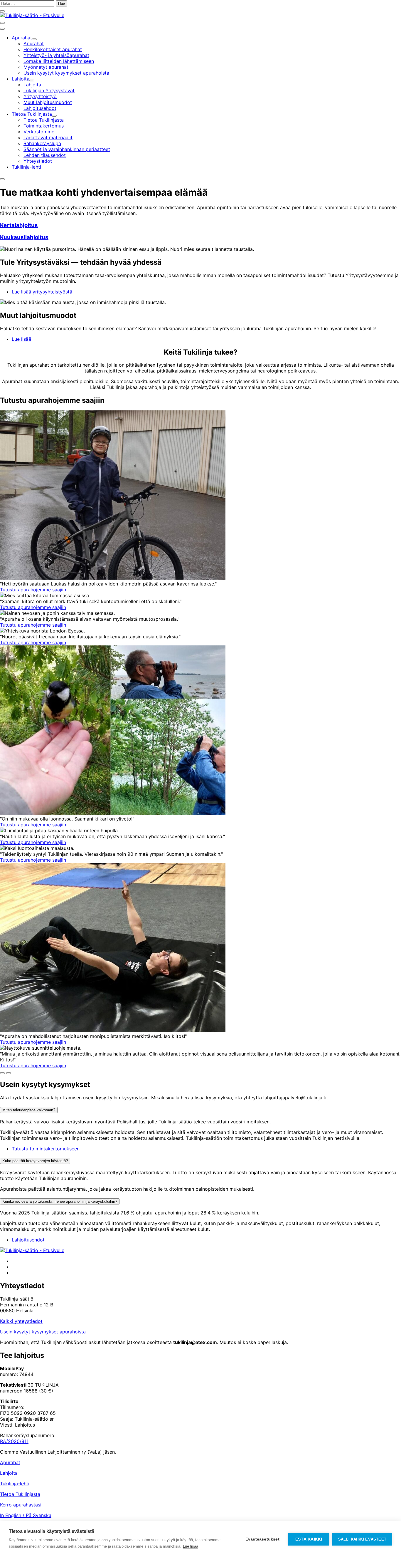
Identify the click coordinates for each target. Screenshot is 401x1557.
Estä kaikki (308, 1539)
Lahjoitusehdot (28, 1240)
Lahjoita (9, 1473)
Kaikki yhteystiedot (21, 1321)
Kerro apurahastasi (20, 1505)
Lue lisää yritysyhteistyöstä (42, 292)
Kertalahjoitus (19, 225)
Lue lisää (21, 339)
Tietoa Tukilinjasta (20, 1494)
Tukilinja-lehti (14, 1483)
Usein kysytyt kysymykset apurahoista (43, 1332)
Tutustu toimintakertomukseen (46, 1149)
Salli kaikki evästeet (362, 1539)
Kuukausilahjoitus (24, 237)
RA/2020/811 (14, 1441)
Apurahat (10, 1462)
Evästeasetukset (262, 1539)
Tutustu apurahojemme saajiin (33, 590)
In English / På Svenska (25, 1515)
